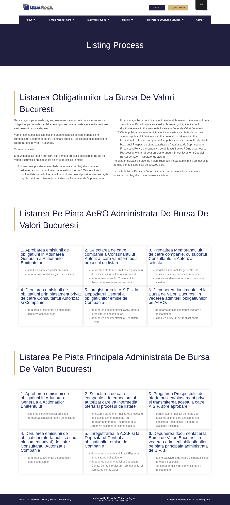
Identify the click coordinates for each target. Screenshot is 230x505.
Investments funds (96, 19)
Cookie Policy (64, 499)
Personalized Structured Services (162, 19)
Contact (200, 19)
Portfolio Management (59, 19)
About (29, 19)
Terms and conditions (29, 499)
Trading (126, 19)
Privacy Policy (49, 499)
